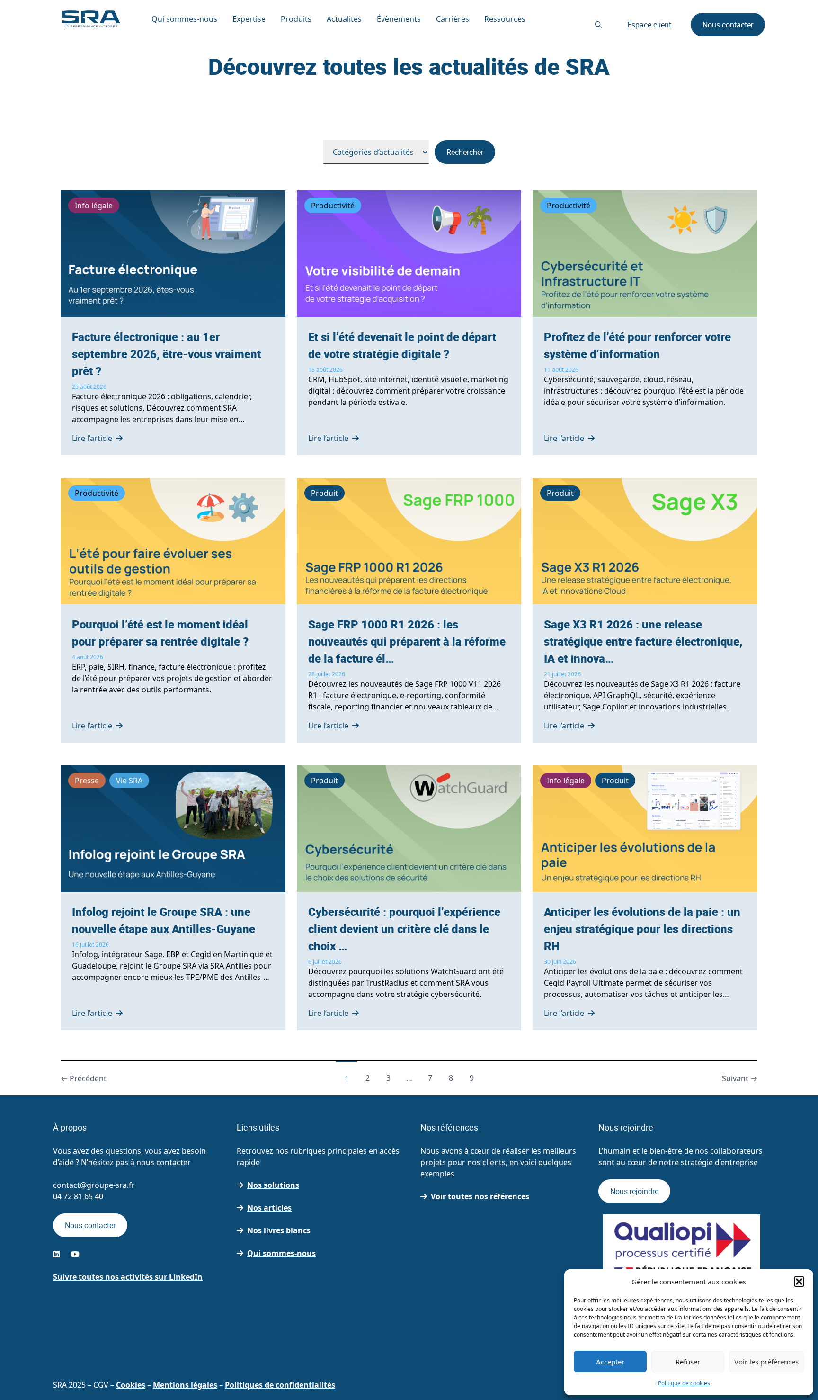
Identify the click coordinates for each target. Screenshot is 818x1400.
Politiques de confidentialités (280, 1385)
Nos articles (269, 1208)
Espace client (649, 24)
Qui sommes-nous (281, 1253)
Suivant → (739, 1078)
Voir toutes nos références (480, 1196)
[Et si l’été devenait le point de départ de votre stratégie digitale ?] (409, 322)
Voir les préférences (766, 1361)
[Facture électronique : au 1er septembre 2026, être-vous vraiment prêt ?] (173, 322)
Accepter (610, 1361)
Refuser (688, 1361)
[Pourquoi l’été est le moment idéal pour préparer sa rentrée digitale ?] (173, 610)
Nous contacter (727, 24)
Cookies (130, 1385)
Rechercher (464, 152)
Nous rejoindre (634, 1191)
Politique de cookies (684, 1383)
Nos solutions (273, 1185)
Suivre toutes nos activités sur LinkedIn (128, 1277)
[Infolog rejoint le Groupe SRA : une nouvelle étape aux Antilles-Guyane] (173, 897)
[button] (799, 1281)
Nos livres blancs (279, 1230)
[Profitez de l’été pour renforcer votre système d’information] (645, 322)
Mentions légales (185, 1385)
